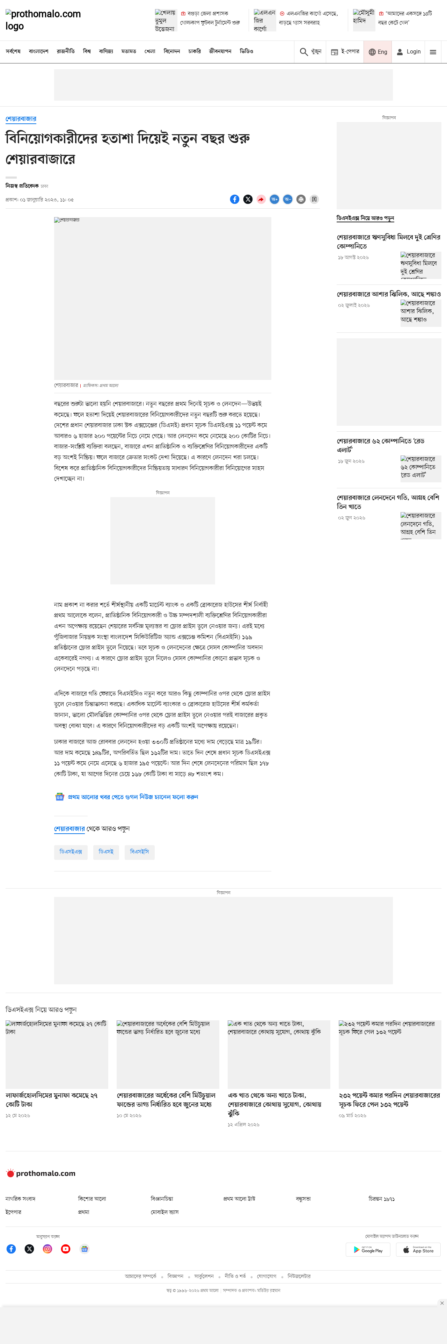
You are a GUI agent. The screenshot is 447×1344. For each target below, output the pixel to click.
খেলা (150, 52)
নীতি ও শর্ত (235, 1276)
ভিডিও (246, 52)
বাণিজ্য (106, 52)
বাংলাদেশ (39, 52)
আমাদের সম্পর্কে (140, 1276)
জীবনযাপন (220, 52)
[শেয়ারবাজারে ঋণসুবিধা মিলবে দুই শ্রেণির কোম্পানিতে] (421, 265)
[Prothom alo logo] (40, 1176)
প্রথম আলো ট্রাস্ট (239, 1199)
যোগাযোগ (267, 1276)
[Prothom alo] (53, 20)
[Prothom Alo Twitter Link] (33, 1250)
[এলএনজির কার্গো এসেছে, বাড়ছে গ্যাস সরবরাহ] (265, 20)
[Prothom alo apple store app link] (418, 1251)
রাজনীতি (66, 52)
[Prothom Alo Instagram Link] (51, 1250)
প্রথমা (83, 1212)
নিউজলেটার (299, 1276)
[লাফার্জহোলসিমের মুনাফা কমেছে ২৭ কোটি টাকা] (57, 1054)
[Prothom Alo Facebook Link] (15, 1250)
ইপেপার (13, 1212)
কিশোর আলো (92, 1199)
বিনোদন (172, 52)
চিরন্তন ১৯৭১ (382, 1199)
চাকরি (195, 52)
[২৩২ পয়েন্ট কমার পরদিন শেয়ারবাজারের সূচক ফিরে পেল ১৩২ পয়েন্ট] (390, 1054)
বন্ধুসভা (303, 1199)
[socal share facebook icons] (235, 203)
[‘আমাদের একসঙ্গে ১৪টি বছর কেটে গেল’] (364, 20)
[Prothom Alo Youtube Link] (69, 1250)
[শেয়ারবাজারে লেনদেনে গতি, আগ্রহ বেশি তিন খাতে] (421, 525)
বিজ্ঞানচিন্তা (162, 1199)
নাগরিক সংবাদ (20, 1199)
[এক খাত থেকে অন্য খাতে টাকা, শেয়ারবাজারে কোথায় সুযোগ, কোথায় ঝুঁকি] (279, 1054)
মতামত (129, 52)
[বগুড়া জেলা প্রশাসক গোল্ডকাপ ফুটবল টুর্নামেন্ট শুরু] (166, 20)
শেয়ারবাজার (21, 119)
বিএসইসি (139, 852)
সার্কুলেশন (204, 1276)
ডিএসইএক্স (71, 852)
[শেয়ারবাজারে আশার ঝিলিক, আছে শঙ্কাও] (421, 313)
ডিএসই (106, 852)
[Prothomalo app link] (368, 1251)
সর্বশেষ (13, 52)
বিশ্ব (87, 52)
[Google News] (84, 1250)
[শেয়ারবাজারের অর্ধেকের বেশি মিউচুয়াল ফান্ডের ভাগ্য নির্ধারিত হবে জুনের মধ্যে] (168, 1054)
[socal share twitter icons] (249, 203)
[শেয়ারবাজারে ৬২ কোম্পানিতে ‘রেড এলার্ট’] (421, 469)
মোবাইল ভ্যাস (165, 1212)
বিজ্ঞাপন (175, 1276)
